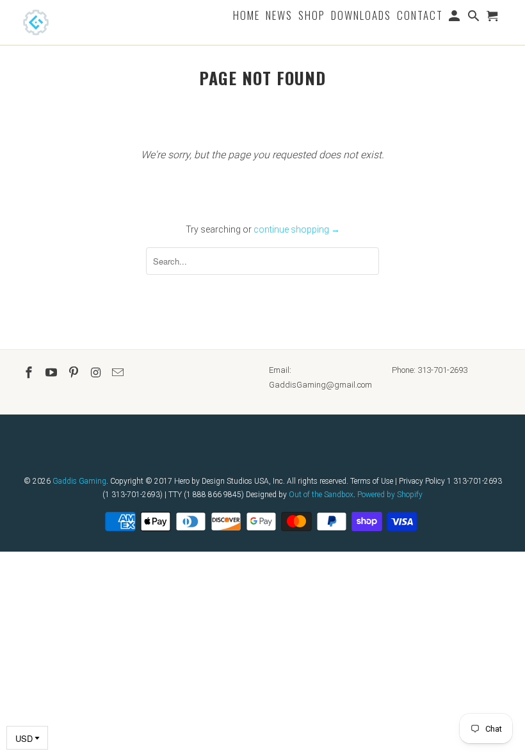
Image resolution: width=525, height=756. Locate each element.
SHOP (311, 16)
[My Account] (455, 18)
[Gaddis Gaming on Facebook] (30, 372)
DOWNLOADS (361, 16)
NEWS (279, 16)
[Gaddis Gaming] (55, 22)
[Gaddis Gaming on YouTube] (52, 372)
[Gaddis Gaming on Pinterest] (75, 372)
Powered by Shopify (390, 494)
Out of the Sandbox (321, 494)
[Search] (474, 18)
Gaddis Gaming (79, 481)
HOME (246, 16)
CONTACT (420, 16)
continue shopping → (297, 229)
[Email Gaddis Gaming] (119, 372)
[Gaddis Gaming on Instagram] (97, 372)
